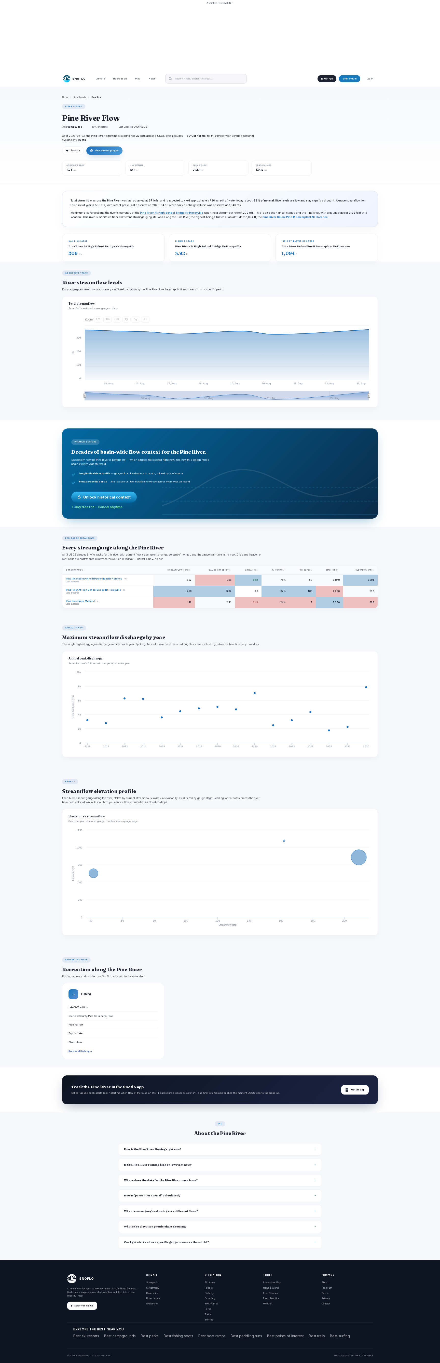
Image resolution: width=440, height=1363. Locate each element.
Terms (325, 1293)
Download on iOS (83, 1305)
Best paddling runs (246, 1336)
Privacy (326, 1298)
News (152, 78)
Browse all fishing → (80, 1051)
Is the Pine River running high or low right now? (158, 1164)
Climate (100, 78)
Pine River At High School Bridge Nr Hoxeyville (171, 212)
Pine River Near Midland (80, 601)
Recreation (120, 78)
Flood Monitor (271, 1298)
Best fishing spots (178, 1336)
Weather (267, 1303)
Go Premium (349, 78)
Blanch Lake (75, 1042)
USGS (342, 1355)
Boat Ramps (211, 1303)
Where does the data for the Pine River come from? (161, 1180)
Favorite (73, 150)
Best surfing (340, 1336)
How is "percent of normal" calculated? (152, 1195)
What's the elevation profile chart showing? (155, 1226)
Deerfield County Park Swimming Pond (90, 1016)
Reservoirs (152, 1293)
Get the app (355, 1090)
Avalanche (152, 1303)
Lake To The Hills (78, 1007)
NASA (365, 1355)
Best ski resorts (86, 1336)
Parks (208, 1308)
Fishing (209, 1293)
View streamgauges (104, 150)
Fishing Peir (75, 1024)
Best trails (317, 1336)
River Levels (80, 97)
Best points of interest (285, 1336)
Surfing (209, 1319)
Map (138, 78)
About (325, 1282)
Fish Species (270, 1293)
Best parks (150, 1336)
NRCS (357, 1355)
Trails (208, 1314)
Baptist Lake (75, 1033)
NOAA (350, 1355)
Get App (328, 78)
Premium (327, 1287)
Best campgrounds (120, 1336)
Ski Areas (210, 1282)
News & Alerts (271, 1287)
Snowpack (152, 1282)
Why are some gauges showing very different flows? (161, 1211)
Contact (326, 1303)
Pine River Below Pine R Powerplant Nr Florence (295, 217)
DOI (371, 1355)
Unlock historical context (107, 497)
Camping (210, 1298)
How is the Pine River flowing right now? (153, 1149)
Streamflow (152, 1287)
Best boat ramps (212, 1336)
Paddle (209, 1287)
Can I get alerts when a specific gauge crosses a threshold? (166, 1242)
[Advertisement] (220, 37)
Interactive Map (272, 1282)
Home (65, 97)
